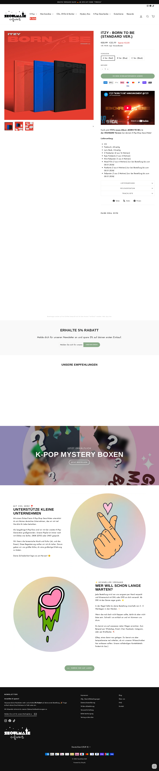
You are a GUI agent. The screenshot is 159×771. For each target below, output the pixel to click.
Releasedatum (127, 188)
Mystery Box (85, 14)
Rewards (130, 14)
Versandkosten (118, 46)
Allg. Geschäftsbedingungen (90, 699)
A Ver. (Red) (108, 58)
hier (110, 316)
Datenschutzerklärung (88, 703)
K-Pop (32, 14)
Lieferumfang (128, 183)
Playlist (45, 532)
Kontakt (121, 706)
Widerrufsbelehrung (87, 706)
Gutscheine (118, 14)
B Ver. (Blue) (122, 58)
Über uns (122, 699)
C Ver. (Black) (137, 58)
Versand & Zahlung (87, 710)
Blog (120, 695)
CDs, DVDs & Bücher (66, 14)
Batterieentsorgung (87, 714)
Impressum (84, 695)
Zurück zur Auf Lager (81, 668)
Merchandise (46, 14)
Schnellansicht (22, 405)
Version (105, 54)
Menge (104, 65)
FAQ (120, 703)
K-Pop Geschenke (101, 14)
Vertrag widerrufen (87, 717)
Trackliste (127, 193)
